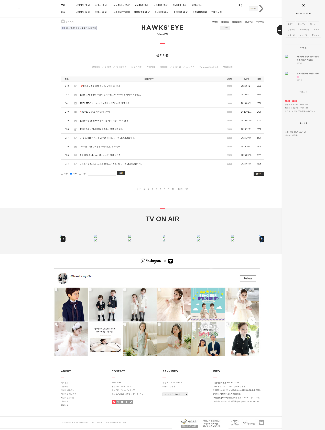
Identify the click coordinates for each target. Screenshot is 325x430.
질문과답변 (121, 67)
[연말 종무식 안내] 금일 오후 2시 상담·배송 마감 (101, 129)
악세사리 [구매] (180, 5)
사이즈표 (190, 67)
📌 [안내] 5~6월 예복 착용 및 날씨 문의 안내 (100, 86)
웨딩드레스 (197, 5)
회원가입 (225, 22)
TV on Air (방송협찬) (209, 67)
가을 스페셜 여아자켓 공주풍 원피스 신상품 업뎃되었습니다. (107, 138)
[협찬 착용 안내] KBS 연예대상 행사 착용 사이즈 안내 (104, 120)
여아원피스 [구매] (121, 5)
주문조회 (260, 22)
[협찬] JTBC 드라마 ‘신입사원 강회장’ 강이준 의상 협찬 (104, 103)
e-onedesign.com (117, 422)
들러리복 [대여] (181, 12)
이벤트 (303, 48)
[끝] (186, 189)
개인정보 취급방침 (68, 394)
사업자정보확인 (67, 398)
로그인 (215, 22)
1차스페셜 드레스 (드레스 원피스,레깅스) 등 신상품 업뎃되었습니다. (111, 164)
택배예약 (64, 405)
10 (173, 189)
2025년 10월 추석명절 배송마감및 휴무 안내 (100, 146)
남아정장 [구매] (83, 5)
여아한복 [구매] (142, 5)
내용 (83, 173)
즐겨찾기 (69, 21)
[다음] (180, 189)
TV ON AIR (163, 219)
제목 (74, 173)
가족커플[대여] (200, 12)
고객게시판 (216, 12)
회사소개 (64, 383)
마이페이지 (237, 22)
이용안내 (177, 67)
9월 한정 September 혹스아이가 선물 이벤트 (100, 155)
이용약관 (64, 386)
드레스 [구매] (101, 5)
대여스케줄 (137, 67)
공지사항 (96, 67)
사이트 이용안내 (67, 390)
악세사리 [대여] (162, 12)
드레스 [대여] (101, 12)
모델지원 (151, 67)
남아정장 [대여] (83, 12)
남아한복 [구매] (161, 5)
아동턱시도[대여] (121, 12)
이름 (65, 173)
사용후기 (164, 67)
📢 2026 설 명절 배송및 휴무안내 (95, 112)
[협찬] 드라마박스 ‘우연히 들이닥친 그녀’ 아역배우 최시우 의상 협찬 (110, 94)
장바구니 (249, 22)
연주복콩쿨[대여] (142, 12)
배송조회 (64, 401)
